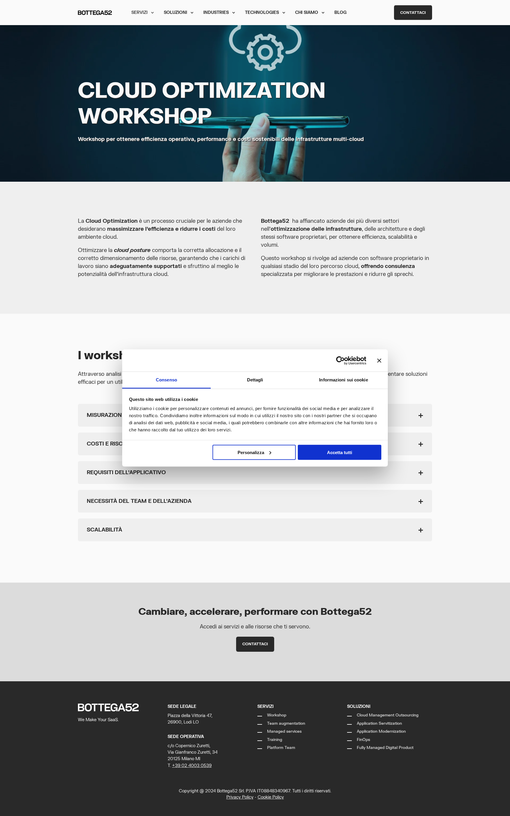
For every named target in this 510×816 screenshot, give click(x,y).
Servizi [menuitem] (139, 12)
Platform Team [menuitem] (281, 747)
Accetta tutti (339, 452)
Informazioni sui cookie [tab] (343, 379)
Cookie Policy (271, 797)
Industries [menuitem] (216, 12)
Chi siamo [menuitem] (306, 12)
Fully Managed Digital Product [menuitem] (385, 747)
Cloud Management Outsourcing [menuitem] (388, 715)
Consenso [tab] (166, 379)
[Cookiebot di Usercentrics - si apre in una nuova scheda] (340, 360)
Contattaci (413, 12)
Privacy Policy (240, 797)
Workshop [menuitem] (276, 715)
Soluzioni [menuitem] (175, 12)
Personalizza (251, 452)
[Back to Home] (95, 12)
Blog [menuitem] (340, 12)
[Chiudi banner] (379, 360)
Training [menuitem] (274, 739)
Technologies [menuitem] (262, 12)
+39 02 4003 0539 (192, 765)
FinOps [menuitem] (363, 739)
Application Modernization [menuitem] (381, 731)
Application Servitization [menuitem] (379, 723)
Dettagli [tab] (255, 379)
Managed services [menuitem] (284, 731)
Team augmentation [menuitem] (286, 723)
